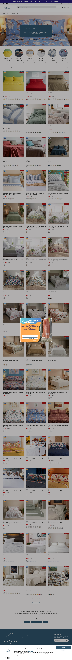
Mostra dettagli (16, 657)
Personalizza (62, 650)
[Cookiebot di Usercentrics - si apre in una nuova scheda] (6, 658)
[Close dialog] (50, 319)
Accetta (63, 647)
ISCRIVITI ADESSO (30, 338)
